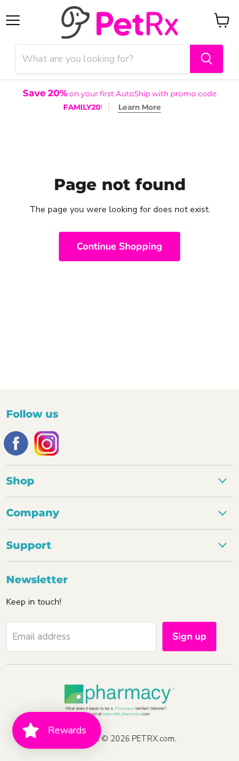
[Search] (206, 59)
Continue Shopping (119, 246)
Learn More (139, 107)
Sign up (189, 636)
